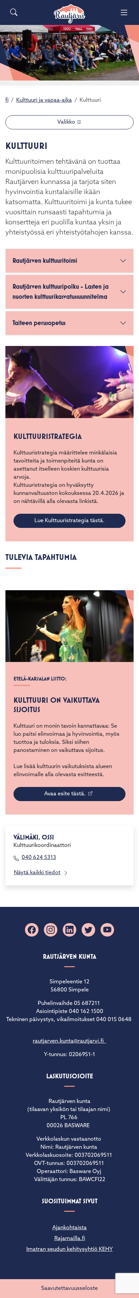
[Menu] (124, 12)
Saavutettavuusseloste (69, 1288)
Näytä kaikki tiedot (37, 873)
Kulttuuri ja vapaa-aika (44, 100)
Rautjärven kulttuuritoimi (44, 260)
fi (6, 100)
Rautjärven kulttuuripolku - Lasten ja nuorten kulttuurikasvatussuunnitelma (60, 291)
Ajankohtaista (69, 1228)
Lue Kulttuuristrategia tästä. (69, 521)
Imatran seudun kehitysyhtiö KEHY (69, 1249)
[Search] (14, 12)
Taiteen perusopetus (38, 323)
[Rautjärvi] (69, 14)
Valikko (67, 122)
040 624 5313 (39, 857)
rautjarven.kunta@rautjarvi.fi (69, 1041)
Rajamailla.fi (69, 1238)
